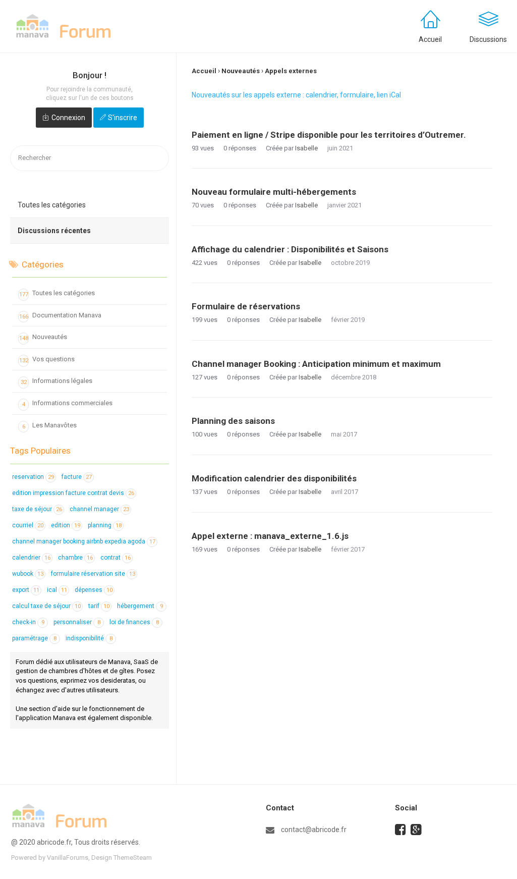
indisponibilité (89, 638)
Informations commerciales (67, 403)
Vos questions (47, 359)
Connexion (68, 118)
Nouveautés (43, 337)
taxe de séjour (37, 509)
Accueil (430, 39)
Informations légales (57, 381)
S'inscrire (122, 118)
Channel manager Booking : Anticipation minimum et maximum (316, 364)
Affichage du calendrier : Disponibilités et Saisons (290, 249)
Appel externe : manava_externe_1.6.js (270, 536)
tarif (98, 606)
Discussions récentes (54, 231)
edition (65, 525)
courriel (27, 525)
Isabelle (306, 148)
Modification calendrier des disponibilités (274, 478)
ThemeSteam (132, 857)
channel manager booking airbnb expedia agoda (83, 541)
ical (57, 589)
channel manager (99, 509)
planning (105, 525)
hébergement (140, 606)
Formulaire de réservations (246, 306)
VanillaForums (67, 857)
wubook (27, 573)
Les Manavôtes (49, 425)
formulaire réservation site (93, 573)
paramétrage (34, 638)
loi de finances (134, 622)
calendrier (31, 557)
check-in (28, 622)
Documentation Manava (60, 315)
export (25, 589)
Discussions (488, 39)
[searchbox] (89, 158)
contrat (115, 557)
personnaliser (76, 622)
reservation (33, 476)
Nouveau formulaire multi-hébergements (274, 192)
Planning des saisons (233, 421)
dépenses (93, 589)
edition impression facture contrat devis (73, 493)
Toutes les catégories (52, 205)
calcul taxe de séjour (46, 606)
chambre (75, 557)
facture (77, 476)
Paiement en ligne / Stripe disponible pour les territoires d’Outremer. (329, 135)
